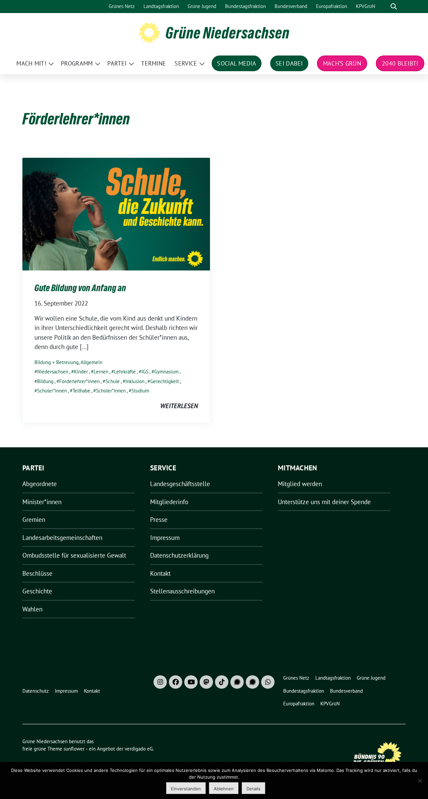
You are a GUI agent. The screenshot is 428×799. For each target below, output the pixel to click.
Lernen (101, 371)
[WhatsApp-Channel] (268, 682)
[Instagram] (160, 682)
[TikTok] (221, 682)
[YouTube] (191, 682)
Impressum (165, 538)
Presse (159, 520)
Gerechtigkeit (164, 381)
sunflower (74, 749)
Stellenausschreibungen (182, 591)
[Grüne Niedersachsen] (149, 32)
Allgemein (91, 362)
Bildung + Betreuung (56, 362)
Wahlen (32, 609)
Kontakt (160, 573)
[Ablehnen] (419, 780)
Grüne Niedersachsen (228, 33)
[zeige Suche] (393, 6)
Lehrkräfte (125, 371)
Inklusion (134, 381)
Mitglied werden (300, 484)
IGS (144, 371)
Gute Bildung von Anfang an (80, 287)
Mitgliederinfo (169, 502)
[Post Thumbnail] (116, 213)
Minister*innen (42, 502)
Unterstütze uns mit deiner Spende (324, 502)
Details (253, 788)
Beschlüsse (37, 573)
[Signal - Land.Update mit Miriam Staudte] (252, 682)
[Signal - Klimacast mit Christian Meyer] (237, 682)
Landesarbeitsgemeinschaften (62, 538)
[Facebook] (175, 682)
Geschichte (37, 591)
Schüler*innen (52, 390)
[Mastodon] (206, 682)
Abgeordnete (39, 484)
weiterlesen (179, 406)
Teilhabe (81, 390)
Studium (140, 390)
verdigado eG (139, 749)
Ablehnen (224, 788)
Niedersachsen (52, 371)
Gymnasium (166, 371)
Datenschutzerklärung (179, 555)
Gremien (33, 520)
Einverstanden (186, 788)
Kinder (81, 371)
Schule (112, 381)
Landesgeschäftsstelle (180, 484)
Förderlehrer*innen (79, 381)
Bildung (45, 381)
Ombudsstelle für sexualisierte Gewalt (74, 555)
